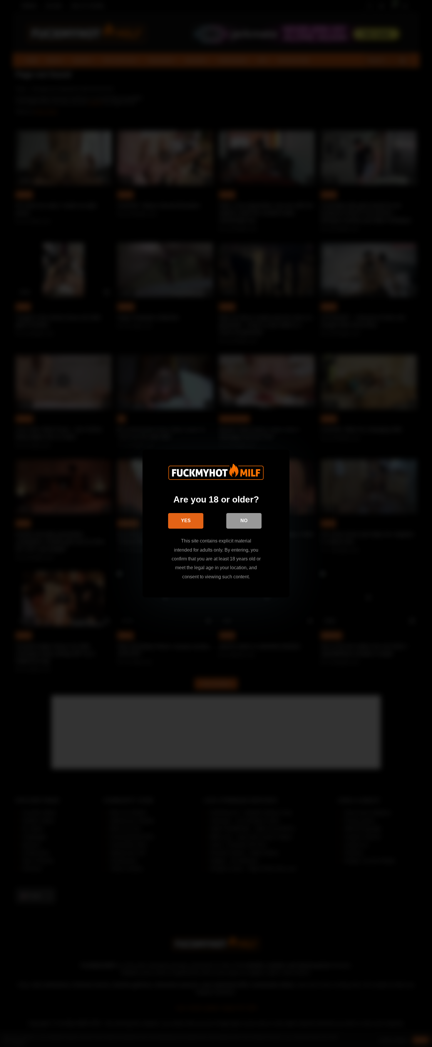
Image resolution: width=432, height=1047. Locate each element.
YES (186, 520)
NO (243, 520)
